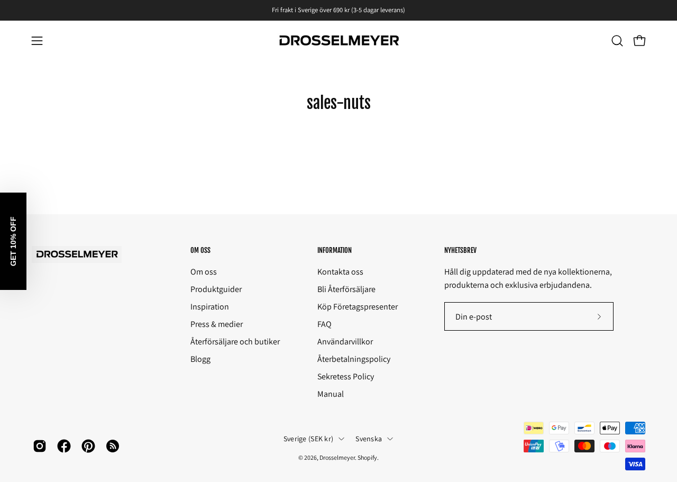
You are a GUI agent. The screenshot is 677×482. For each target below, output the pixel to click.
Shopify (367, 457)
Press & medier (216, 324)
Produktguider (216, 289)
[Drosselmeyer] (338, 41)
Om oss (203, 271)
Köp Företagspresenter (357, 306)
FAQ (324, 324)
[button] (617, 41)
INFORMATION (334, 250)
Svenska (368, 438)
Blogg (200, 359)
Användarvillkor (345, 341)
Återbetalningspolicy (353, 359)
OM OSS (200, 250)
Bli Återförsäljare (346, 289)
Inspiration (209, 306)
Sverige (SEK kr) (308, 438)
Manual (330, 393)
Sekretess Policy (345, 376)
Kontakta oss (340, 271)
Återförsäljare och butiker (235, 341)
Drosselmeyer (337, 457)
